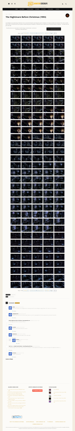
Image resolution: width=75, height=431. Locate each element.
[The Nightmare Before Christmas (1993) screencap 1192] (26, 196)
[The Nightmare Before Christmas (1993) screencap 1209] (48, 217)
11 (42, 33)
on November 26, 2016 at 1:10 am (35, 320)
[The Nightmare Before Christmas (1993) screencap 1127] (26, 105)
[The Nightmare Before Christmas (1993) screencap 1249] (48, 273)
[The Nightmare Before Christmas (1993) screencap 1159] (48, 147)
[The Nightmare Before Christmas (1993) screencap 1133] (37, 112)
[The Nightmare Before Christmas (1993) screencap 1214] (48, 224)
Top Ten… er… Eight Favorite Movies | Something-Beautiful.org (20, 346)
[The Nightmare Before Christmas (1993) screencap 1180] (59, 175)
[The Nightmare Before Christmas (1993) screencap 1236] (15, 259)
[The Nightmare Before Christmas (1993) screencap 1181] (15, 182)
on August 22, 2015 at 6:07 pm (20, 327)
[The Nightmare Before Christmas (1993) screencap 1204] (48, 210)
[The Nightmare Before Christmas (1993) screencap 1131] (15, 112)
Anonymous (14, 333)
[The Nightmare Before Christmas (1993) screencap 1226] (15, 245)
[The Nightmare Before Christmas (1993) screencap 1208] (37, 217)
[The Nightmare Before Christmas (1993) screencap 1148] (37, 133)
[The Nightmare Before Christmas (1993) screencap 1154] (48, 140)
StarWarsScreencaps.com (37, 424)
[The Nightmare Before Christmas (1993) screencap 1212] (26, 224)
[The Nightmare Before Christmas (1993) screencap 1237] (26, 259)
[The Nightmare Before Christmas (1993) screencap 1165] (59, 154)
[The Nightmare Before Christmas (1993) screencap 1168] (37, 161)
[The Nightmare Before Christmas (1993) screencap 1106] (15, 76)
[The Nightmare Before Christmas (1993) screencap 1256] (15, 287)
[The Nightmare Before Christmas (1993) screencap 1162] (26, 154)
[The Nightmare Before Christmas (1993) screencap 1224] (48, 238)
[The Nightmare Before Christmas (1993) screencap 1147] (26, 133)
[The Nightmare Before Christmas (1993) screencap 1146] (15, 133)
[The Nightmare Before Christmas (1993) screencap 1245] (59, 266)
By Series (37, 9)
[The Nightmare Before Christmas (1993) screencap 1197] (26, 203)
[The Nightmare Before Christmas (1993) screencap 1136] (15, 119)
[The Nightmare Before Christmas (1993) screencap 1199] (48, 203)
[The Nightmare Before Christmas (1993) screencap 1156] (15, 147)
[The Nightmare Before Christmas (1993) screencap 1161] (15, 154)
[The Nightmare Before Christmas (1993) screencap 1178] (37, 175)
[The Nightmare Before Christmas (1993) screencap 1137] (26, 119)
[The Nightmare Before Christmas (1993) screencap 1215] (59, 224)
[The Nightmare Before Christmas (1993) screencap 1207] (26, 217)
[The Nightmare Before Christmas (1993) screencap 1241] (15, 266)
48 (45, 33)
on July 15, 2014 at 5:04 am (36, 346)
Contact (58, 9)
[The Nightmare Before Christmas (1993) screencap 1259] (48, 287)
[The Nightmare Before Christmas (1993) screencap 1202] (26, 210)
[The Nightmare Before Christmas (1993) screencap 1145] (59, 126)
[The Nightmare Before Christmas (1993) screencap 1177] (26, 175)
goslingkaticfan (15, 313)
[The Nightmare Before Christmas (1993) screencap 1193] (37, 196)
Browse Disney (30, 9)
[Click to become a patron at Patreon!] (37, 392)
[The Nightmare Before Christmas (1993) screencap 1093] (37, 55)
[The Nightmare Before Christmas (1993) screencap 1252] (26, 280)
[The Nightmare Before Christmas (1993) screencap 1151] (15, 140)
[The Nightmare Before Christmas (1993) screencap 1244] (48, 266)
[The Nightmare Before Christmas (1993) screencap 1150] (59, 133)
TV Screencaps (50, 421)
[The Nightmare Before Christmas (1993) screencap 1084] (48, 41)
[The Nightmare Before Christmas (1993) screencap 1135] (59, 112)
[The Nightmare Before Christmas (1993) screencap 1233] (37, 252)
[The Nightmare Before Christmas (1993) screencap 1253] (37, 280)
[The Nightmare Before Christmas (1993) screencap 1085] (59, 41)
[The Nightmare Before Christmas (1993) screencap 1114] (48, 84)
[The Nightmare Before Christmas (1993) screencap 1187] (26, 189)
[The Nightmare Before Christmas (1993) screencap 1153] (37, 140)
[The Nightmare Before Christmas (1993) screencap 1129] (48, 105)
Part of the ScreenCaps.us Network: (17, 421)
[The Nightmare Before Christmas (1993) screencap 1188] (37, 189)
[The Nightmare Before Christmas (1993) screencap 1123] (37, 98)
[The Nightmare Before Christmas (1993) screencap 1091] (15, 55)
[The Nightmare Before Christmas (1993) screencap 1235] (59, 252)
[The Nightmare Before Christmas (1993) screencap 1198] (37, 203)
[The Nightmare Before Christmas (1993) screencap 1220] (59, 231)
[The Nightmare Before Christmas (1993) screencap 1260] (59, 287)
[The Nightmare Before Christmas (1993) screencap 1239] (48, 259)
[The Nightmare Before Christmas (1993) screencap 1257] (26, 287)
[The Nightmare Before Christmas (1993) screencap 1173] (37, 168)
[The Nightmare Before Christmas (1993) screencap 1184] (48, 182)
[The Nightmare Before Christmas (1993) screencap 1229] (48, 245)
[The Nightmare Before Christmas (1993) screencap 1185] (59, 182)
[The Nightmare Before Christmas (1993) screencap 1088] (37, 48)
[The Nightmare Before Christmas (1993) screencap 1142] (26, 126)
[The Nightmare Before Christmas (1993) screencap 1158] (37, 147)
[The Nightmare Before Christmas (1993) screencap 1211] (15, 224)
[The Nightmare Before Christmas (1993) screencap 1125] (59, 98)
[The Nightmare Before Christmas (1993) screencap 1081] (15, 41)
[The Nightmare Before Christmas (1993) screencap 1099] (48, 62)
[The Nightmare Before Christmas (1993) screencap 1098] (37, 62)
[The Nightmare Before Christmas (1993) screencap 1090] (59, 48)
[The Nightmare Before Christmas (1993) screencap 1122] (26, 98)
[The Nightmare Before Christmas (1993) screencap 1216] (15, 231)
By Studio (44, 9)
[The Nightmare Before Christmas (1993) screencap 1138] (37, 119)
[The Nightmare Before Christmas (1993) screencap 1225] (59, 238)
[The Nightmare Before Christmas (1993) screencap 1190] (59, 189)
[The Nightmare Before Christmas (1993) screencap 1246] (15, 273)
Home (16, 9)
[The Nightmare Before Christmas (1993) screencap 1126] (15, 105)
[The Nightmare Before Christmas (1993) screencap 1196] (15, 203)
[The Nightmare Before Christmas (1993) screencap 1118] (37, 91)
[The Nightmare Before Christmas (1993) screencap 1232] (26, 252)
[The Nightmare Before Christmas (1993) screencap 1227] (26, 245)
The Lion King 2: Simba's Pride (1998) (60, 398)
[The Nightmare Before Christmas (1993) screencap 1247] (26, 273)
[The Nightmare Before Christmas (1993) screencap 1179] (48, 175)
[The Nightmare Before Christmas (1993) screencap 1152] (26, 140)
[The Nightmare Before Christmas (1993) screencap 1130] (59, 105)
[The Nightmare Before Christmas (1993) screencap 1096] (15, 62)
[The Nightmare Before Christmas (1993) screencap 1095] (59, 55)
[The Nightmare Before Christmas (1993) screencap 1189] (48, 189)
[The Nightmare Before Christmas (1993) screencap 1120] (59, 91)
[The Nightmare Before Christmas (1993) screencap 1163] (37, 154)
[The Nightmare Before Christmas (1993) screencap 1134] (48, 112)
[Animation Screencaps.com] (38, 3)
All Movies (22, 9)
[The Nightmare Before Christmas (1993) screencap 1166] (15, 161)
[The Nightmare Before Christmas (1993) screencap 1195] (59, 196)
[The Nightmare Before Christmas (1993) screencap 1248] (37, 273)
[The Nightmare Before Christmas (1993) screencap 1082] (26, 41)
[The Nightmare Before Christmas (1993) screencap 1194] (48, 196)
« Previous (25, 33)
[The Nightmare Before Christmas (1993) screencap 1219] (48, 231)
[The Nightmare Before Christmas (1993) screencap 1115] (59, 84)
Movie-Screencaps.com (40, 421)
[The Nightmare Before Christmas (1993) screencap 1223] (37, 238)
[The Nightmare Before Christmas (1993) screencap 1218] (37, 231)
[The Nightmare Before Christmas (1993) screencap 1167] (26, 161)
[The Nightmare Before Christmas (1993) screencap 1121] (15, 98)
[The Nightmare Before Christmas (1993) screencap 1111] (15, 84)
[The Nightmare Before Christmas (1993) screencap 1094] (48, 55)
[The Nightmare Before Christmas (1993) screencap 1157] (26, 147)
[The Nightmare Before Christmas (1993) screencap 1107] (26, 76)
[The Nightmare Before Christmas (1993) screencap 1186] (15, 189)
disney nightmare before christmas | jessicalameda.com (19, 320)
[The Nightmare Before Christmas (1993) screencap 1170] (59, 161)
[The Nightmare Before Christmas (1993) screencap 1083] (37, 41)
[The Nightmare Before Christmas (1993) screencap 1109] (48, 76)
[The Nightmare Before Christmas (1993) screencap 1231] (15, 252)
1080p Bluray (11, 296)
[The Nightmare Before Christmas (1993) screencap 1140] (59, 119)
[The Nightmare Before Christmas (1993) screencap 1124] (48, 98)
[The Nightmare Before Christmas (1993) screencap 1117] (26, 91)
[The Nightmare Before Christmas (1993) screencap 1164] (48, 154)
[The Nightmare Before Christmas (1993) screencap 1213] (37, 224)
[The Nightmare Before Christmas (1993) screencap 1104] (48, 69)
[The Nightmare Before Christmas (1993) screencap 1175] (59, 168)
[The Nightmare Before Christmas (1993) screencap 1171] (15, 168)
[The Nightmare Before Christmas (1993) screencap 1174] (48, 168)
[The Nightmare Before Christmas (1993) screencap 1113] (37, 84)
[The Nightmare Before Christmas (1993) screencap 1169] (48, 161)
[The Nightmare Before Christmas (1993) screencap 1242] (26, 266)
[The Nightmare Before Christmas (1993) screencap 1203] (37, 210)
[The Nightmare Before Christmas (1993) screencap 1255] (59, 280)
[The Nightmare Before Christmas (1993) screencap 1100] (59, 62)
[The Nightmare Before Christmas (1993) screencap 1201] (15, 210)
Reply (27, 313)
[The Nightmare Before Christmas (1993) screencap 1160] (59, 147)
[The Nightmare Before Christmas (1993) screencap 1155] (59, 140)
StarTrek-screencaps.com (60, 421)
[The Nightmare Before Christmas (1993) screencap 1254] (48, 280)
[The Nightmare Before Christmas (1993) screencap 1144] (48, 126)
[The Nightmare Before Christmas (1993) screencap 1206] (15, 217)
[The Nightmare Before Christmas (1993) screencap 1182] (26, 182)
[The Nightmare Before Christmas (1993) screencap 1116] (15, 91)
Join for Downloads (30, 421)
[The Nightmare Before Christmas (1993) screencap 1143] (37, 126)
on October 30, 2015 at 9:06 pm (23, 339)
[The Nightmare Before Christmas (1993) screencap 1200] (59, 203)
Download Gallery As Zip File (55, 29)
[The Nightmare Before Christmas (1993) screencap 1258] (37, 287)
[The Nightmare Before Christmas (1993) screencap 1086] (15, 48)
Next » (48, 33)
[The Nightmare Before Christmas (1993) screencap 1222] (26, 238)
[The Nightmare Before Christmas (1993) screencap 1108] (37, 76)
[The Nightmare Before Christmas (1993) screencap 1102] (26, 69)
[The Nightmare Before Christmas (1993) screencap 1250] (59, 273)
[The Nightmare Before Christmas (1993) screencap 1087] (26, 48)
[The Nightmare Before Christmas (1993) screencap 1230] (59, 245)
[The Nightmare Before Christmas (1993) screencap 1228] (37, 245)
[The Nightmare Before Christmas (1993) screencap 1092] (26, 55)
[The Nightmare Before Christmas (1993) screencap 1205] (59, 210)
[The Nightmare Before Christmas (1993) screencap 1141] (15, 126)
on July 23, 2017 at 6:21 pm (22, 313)
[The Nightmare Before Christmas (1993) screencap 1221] (15, 238)
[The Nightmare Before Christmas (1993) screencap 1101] (15, 69)
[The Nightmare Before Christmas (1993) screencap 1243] (37, 266)
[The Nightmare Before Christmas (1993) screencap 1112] (26, 84)
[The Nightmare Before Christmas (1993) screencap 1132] (26, 112)
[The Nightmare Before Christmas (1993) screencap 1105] (59, 69)
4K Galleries (50, 9)
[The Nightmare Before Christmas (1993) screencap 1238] (37, 259)
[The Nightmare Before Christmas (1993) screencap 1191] (15, 196)
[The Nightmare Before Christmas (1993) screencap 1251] (15, 280)
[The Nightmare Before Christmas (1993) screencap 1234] (48, 252)
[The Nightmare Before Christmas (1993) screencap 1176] (15, 175)
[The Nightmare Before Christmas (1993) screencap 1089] (48, 48)
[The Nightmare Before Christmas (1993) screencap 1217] (26, 231)
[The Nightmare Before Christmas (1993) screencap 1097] (26, 62)
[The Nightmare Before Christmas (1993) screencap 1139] (48, 119)
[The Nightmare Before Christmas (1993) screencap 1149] (48, 133)
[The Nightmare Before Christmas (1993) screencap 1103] (37, 69)
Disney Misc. (13, 294)
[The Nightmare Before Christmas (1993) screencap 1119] (48, 91)
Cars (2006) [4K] (56, 389)
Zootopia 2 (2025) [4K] (57, 395)
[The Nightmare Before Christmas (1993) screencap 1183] (37, 182)
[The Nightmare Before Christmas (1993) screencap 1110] (59, 76)
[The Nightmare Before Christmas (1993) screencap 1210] (59, 217)
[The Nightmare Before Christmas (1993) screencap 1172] (26, 168)
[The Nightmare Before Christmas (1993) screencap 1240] (59, 259)
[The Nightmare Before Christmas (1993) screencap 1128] (37, 105)
